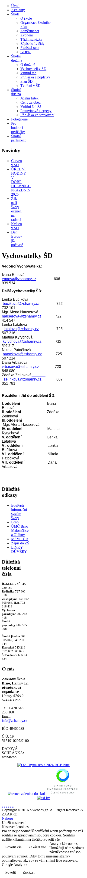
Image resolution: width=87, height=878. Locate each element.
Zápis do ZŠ (20, 543)
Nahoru (7, 818)
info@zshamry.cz (14, 721)
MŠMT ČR (19, 539)
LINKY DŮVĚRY (19, 549)
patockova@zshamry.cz (22, 354)
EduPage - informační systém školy (19, 511)
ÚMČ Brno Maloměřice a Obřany (20, 530)
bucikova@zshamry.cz (21, 304)
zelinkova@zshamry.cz (23, 379)
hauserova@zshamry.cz (21, 316)
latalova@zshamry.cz (21, 329)
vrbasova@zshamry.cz (20, 367)
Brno (15, 522)
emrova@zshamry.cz (19, 279)
